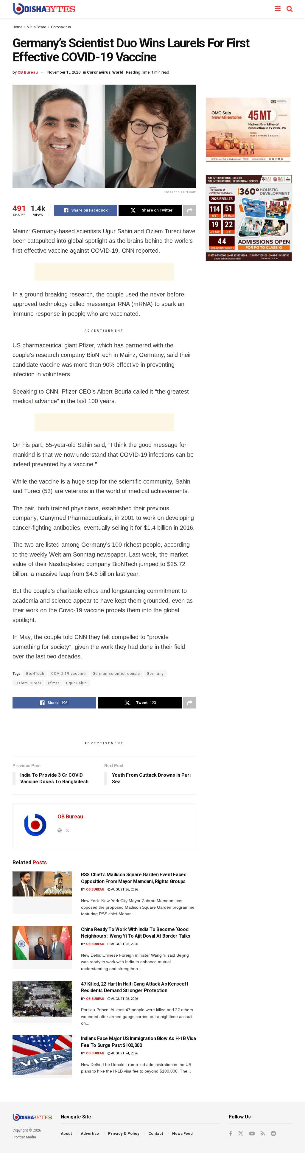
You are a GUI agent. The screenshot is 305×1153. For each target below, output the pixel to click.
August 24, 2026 (124, 1053)
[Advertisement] (104, 272)
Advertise (90, 1133)
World (117, 72)
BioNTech (35, 674)
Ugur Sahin (76, 683)
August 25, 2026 (124, 944)
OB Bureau (28, 72)
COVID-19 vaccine (68, 674)
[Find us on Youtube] (252, 1133)
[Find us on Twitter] (240, 1133)
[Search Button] (289, 9)
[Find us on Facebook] (230, 1133)
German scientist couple (116, 674)
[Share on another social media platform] (189, 210)
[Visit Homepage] (44, 9)
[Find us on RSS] (263, 1133)
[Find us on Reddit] (273, 1133)
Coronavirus (61, 27)
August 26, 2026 (124, 889)
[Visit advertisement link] (248, 130)
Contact (155, 1133)
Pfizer (53, 683)
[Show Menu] (278, 9)
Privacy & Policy (123, 1133)
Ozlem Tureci (28, 683)
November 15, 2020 (63, 72)
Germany (155, 674)
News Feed (182, 1133)
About (66, 1133)
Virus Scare (36, 27)
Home (17, 27)
